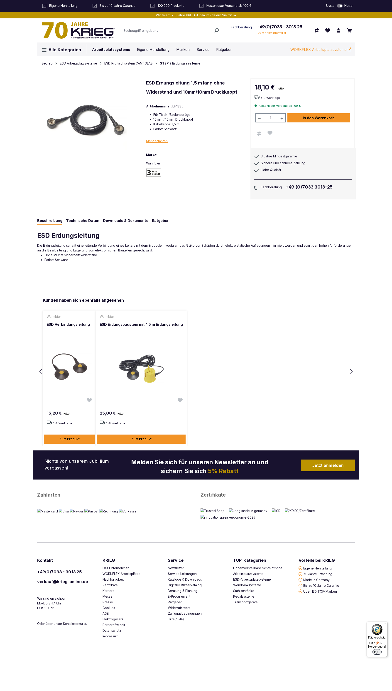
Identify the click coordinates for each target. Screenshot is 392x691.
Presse (108, 602)
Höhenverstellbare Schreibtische (257, 568)
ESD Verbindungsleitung (68, 324)
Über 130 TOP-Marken (320, 591)
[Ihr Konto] (338, 30)
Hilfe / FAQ (176, 619)
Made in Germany (316, 580)
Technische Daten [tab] (82, 220)
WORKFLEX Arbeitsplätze (121, 574)
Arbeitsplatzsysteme (248, 574)
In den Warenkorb (319, 118)
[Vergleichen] (259, 133)
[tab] (49, 221)
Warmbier (153, 163)
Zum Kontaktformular (272, 33)
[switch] (339, 6)
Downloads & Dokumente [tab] (125, 220)
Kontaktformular (74, 624)
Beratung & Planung (182, 591)
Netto (348, 5)
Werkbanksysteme (247, 585)
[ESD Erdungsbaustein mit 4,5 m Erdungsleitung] (141, 368)
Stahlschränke (243, 591)
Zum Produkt (69, 439)
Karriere (109, 591)
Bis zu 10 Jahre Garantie (321, 585)
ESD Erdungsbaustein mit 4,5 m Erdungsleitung (141, 324)
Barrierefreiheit (114, 625)
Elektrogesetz (113, 619)
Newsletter (176, 568)
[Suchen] (216, 30)
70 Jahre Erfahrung (317, 574)
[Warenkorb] (349, 30)
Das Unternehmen (116, 568)
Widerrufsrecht (179, 608)
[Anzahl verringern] (259, 117)
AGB (106, 613)
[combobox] (166, 30)
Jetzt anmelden (328, 465)
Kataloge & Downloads (185, 579)
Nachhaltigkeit (113, 579)
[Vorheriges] (40, 371)
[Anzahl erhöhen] (282, 117)
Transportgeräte (245, 602)
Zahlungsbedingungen (185, 613)
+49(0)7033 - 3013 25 (279, 27)
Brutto (330, 5)
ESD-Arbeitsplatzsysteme (252, 579)
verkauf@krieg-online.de (62, 581)
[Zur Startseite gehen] (77, 30)
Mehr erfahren (157, 141)
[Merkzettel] (327, 30)
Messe (108, 596)
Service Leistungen (182, 574)
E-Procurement (179, 596)
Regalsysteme (243, 596)
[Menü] (384, 624)
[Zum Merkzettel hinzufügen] (269, 132)
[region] (196, 371)
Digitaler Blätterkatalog (185, 585)
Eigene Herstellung (317, 568)
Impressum (110, 636)
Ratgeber (175, 602)
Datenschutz (112, 630)
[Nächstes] (351, 371)
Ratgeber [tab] (160, 220)
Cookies (109, 608)
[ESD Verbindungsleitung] (69, 368)
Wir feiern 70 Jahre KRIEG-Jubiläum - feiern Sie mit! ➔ (196, 15)
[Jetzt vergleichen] (316, 30)
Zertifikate (213, 495)
